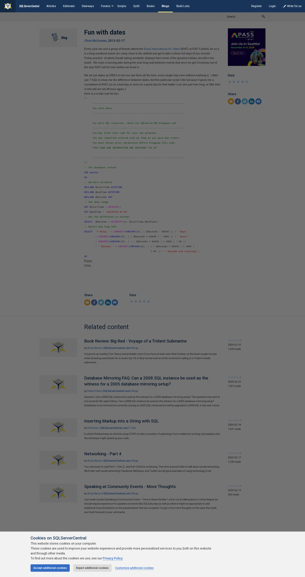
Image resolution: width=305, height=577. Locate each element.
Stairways (88, 6)
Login (272, 6)
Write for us (294, 6)
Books (151, 6)
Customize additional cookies (134, 568)
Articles (51, 6)
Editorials (69, 6)
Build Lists (183, 6)
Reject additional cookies (92, 568)
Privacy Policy (113, 558)
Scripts (121, 6)
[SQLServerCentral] (8, 6)
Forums (105, 6)
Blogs (165, 6)
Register (256, 6)
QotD (136, 6)
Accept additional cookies (50, 568)
